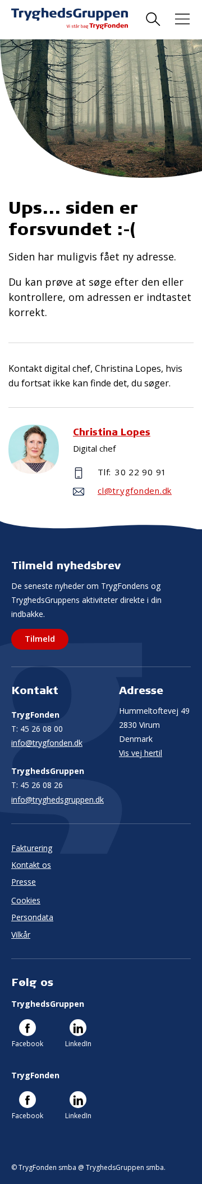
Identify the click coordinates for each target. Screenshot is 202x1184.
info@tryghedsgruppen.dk (57, 799)
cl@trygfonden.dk (135, 490)
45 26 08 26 (37, 785)
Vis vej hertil (140, 753)
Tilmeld (40, 638)
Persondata (32, 917)
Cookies (25, 900)
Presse (23, 881)
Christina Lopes (111, 431)
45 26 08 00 (37, 728)
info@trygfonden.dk (46, 742)
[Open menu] (182, 19)
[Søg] (153, 19)
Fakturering (31, 848)
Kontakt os (31, 864)
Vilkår (20, 934)
